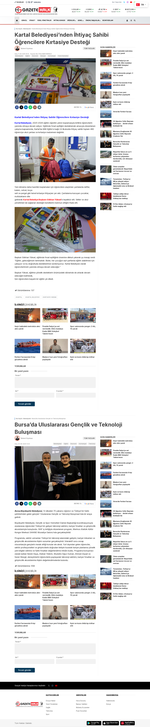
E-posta (60, 391)
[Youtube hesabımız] (131, 2)
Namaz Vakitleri (81, 704)
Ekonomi (35, 56)
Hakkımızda (110, 701)
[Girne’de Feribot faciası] (105, 117)
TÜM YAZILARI (89, 48)
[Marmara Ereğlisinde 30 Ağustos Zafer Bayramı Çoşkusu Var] (105, 137)
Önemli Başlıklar (92, 20)
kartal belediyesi (33, 297)
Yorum (18, 375)
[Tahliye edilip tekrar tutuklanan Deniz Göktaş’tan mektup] (105, 199)
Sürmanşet (51, 56)
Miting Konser (59, 20)
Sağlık (48, 707)
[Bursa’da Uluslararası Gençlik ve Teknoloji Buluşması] (105, 147)
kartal (19, 297)
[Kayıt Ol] (128, 20)
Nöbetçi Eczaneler (82, 707)
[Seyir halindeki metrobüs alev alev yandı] (27, 315)
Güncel (24, 20)
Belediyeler (19, 56)
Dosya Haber (50, 701)
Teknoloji (92, 444)
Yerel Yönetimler (44, 20)
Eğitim (28, 56)
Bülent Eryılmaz (27, 48)
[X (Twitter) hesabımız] (124, 2)
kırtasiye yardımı (50, 297)
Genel (80, 20)
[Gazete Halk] (36, 14)
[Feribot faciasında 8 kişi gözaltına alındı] (27, 346)
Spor (47, 714)
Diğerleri (71, 20)
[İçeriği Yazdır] (39, 107)
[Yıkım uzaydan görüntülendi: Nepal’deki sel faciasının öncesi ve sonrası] (105, 172)
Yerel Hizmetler (63, 56)
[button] (17, 20)
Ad (16, 391)
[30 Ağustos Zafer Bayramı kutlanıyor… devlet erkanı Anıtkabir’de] (105, 127)
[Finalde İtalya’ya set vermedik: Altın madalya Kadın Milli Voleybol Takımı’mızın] (55, 315)
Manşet (43, 56)
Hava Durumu (81, 701)
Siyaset (32, 20)
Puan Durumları (81, 711)
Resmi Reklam (107, 20)
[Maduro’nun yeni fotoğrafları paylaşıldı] (55, 346)
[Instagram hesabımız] (127, 2)
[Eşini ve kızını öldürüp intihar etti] (83, 346)
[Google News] (89, 107)
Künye (108, 704)
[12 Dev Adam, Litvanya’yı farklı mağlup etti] (105, 210)
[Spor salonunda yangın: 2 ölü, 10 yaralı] (83, 315)
